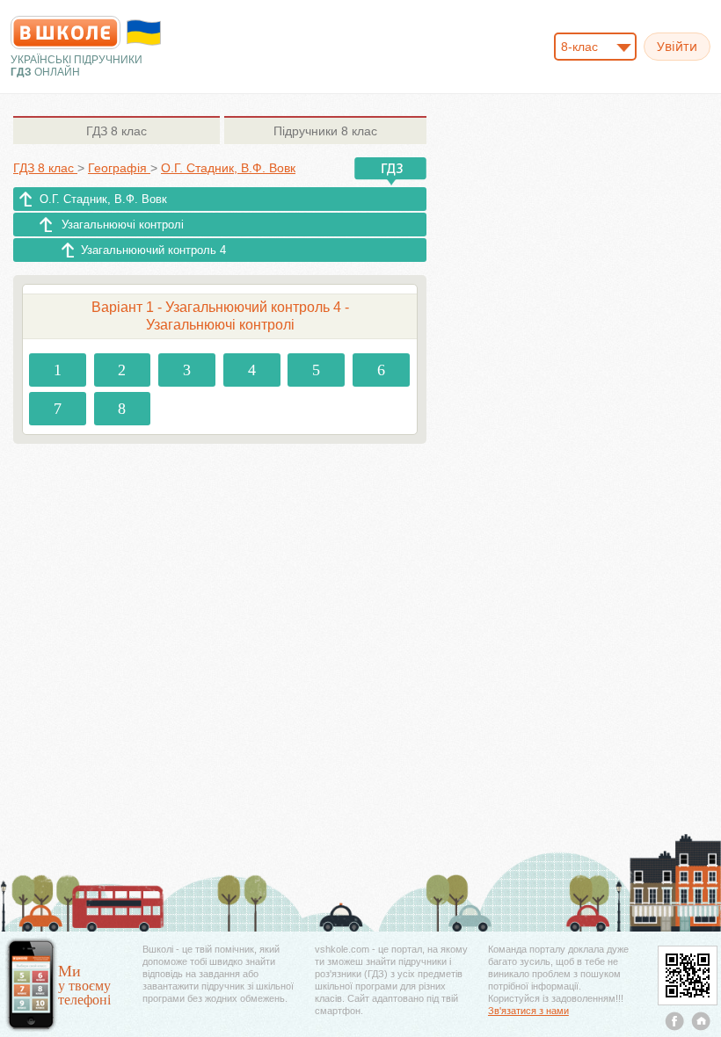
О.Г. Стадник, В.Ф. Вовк (103, 199)
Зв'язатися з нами (528, 1010)
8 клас (116, 131)
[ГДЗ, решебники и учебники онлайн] (65, 32)
